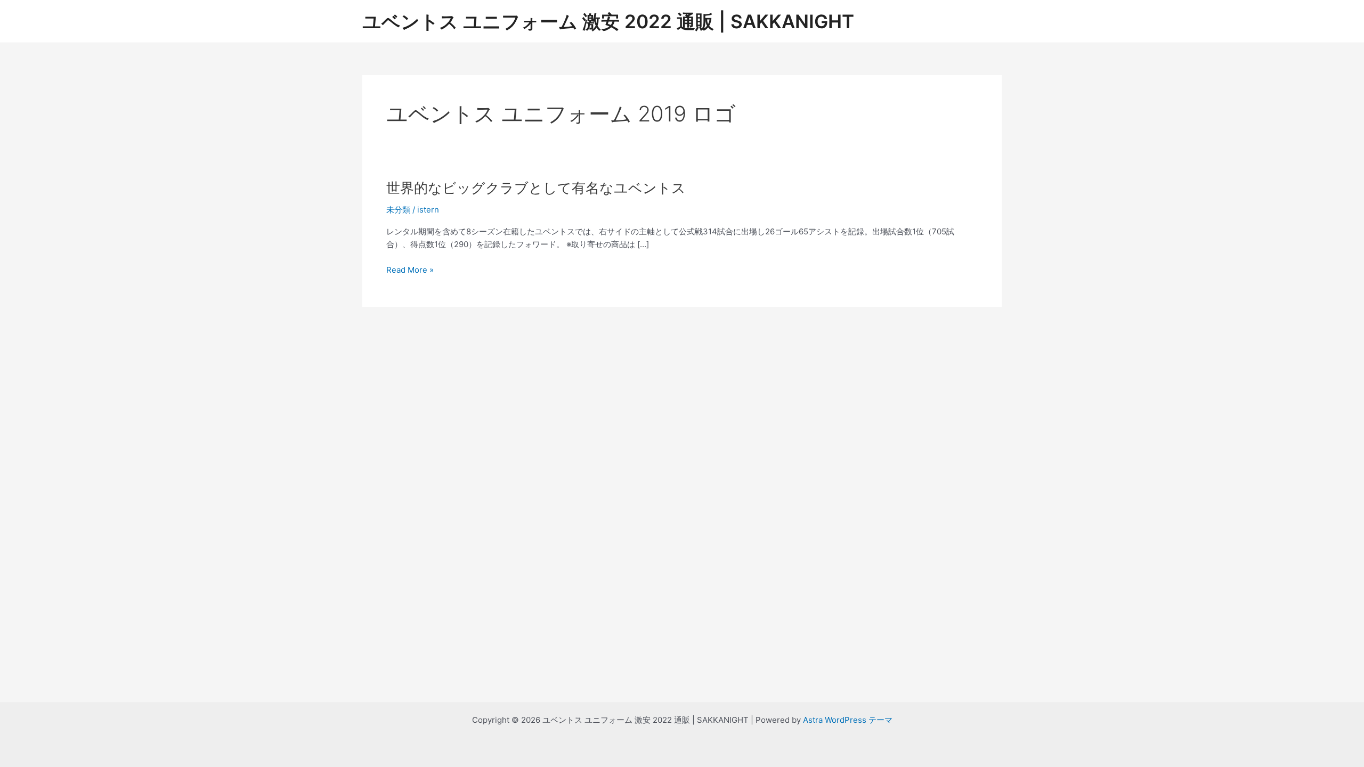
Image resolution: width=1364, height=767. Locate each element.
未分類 (398, 210)
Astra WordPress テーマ (847, 720)
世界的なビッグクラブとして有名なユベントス (536, 187)
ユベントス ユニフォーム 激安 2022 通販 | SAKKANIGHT (608, 21)
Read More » (410, 270)
